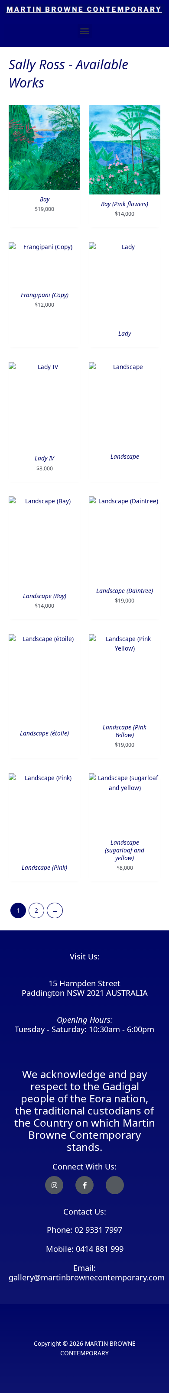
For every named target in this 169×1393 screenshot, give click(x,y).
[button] (85, 31)
